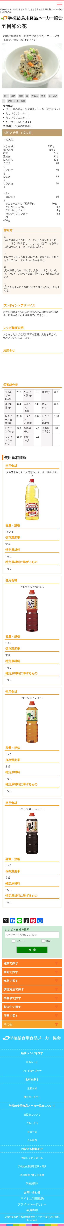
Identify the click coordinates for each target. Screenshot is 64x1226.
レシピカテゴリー (32, 1070)
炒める (34, 96)
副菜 (21, 96)
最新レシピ (32, 1062)
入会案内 (32, 1140)
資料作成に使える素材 (32, 1174)
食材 (48, 941)
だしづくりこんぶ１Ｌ (18, 117)
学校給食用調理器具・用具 (32, 1166)
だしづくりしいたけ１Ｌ (19, 121)
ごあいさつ (32, 1123)
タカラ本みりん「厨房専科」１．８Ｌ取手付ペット (33, 109)
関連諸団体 (32, 1183)
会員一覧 (32, 1131)
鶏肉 (13, 96)
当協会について (32, 1114)
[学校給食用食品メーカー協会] (32, 18)
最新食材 (32, 1088)
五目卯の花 (14, 26)
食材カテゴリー (32, 1096)
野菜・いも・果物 (16, 101)
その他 (8, 1024)
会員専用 (32, 1210)
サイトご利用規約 (32, 1198)
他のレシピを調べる (32, 1157)
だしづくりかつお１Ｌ (18, 113)
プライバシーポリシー (32, 1204)
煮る (43, 96)
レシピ (19, 941)
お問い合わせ (32, 1192)
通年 (6, 96)
